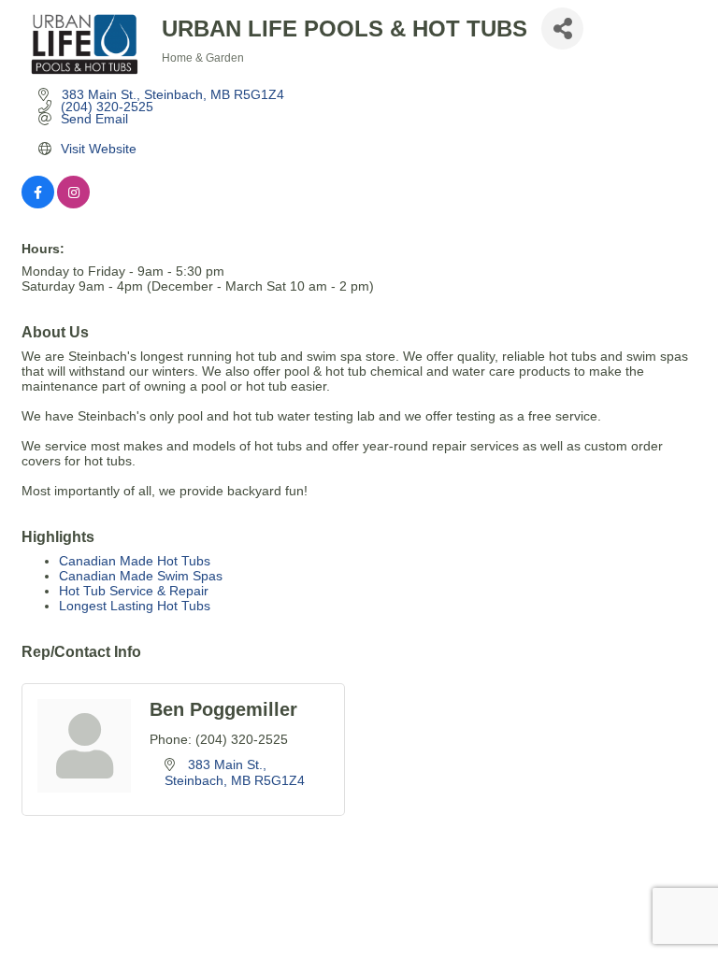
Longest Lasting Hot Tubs (134, 605)
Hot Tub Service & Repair (133, 590)
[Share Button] (562, 28)
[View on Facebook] (38, 203)
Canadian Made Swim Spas (141, 575)
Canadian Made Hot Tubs (134, 560)
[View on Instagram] (73, 203)
